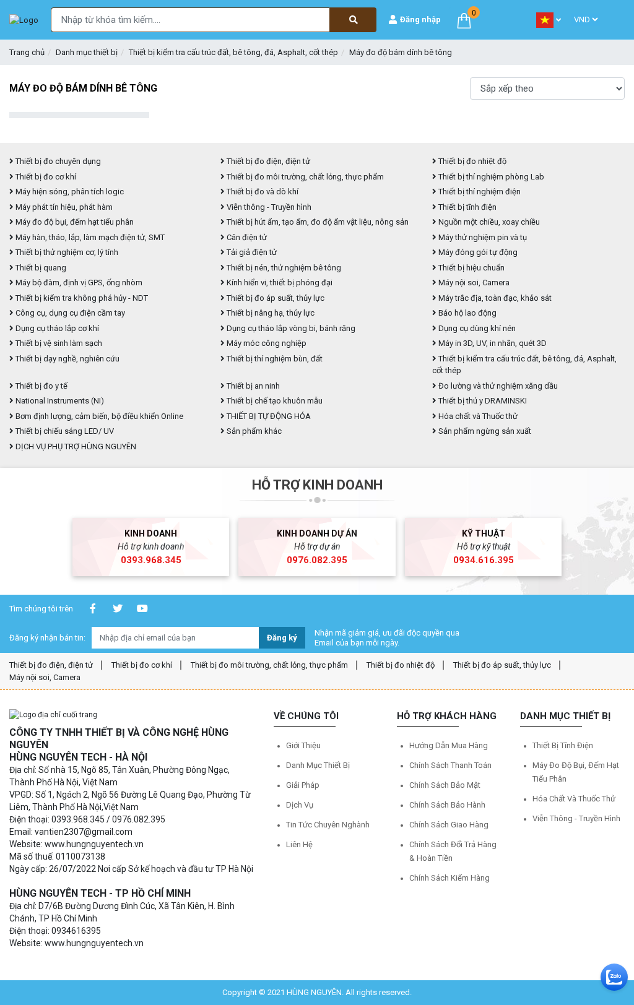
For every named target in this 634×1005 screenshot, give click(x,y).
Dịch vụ (299, 804)
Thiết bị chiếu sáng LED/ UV (64, 431)
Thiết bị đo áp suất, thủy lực (274, 298)
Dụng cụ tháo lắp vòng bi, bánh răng (290, 328)
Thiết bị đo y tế (40, 385)
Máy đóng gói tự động (477, 252)
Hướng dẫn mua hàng (448, 745)
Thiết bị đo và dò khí (261, 191)
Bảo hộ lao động (466, 312)
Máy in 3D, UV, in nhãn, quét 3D (491, 343)
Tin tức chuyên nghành (328, 824)
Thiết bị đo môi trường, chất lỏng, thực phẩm (304, 176)
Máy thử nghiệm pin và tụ (481, 237)
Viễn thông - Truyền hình (268, 207)
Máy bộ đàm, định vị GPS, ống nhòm (78, 282)
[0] (464, 19)
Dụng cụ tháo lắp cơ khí (56, 328)
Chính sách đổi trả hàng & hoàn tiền (453, 851)
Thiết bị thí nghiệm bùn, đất (274, 358)
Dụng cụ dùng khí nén (476, 328)
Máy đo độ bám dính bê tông (400, 52)
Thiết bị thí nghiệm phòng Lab (490, 176)
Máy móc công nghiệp (265, 343)
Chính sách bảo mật (444, 785)
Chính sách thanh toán (450, 765)
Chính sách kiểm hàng (449, 877)
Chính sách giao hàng (449, 824)
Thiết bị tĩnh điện (466, 207)
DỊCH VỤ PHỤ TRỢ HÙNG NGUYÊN (75, 446)
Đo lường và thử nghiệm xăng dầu (497, 385)
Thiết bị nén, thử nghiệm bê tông (283, 267)
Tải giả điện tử (251, 252)
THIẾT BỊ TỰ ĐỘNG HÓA (268, 416)
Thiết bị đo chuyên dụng (57, 161)
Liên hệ (299, 844)
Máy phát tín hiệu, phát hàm (63, 207)
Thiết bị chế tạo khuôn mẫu (274, 400)
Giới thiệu (303, 745)
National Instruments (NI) (59, 400)
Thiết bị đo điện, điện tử (267, 161)
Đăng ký (282, 637)
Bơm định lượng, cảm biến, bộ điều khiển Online (98, 416)
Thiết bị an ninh (252, 385)
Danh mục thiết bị (87, 52)
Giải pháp (302, 785)
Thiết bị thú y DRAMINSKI (481, 400)
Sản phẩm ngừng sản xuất (483, 431)
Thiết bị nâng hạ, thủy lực (270, 312)
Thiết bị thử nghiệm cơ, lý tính (66, 252)
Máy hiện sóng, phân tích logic (69, 191)
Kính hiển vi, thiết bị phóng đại (278, 282)
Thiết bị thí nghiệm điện (478, 191)
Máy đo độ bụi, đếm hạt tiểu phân (74, 221)
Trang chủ (27, 52)
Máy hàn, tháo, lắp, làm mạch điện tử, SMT (89, 237)
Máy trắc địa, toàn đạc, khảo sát (494, 298)
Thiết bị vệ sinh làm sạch (58, 343)
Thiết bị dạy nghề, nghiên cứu (66, 358)
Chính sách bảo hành (447, 804)
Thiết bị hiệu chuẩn (470, 267)
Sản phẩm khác (253, 431)
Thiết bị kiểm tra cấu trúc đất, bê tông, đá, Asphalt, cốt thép (233, 52)
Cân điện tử (246, 237)
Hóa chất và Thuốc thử (477, 416)
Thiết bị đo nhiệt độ (471, 161)
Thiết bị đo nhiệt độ (401, 665)
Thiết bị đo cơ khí (45, 176)
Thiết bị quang (40, 267)
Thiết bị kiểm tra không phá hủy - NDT (81, 298)
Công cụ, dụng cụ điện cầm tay (69, 312)
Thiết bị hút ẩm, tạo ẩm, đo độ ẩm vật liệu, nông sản (317, 221)
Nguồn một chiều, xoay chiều (488, 221)
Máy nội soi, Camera (473, 282)
